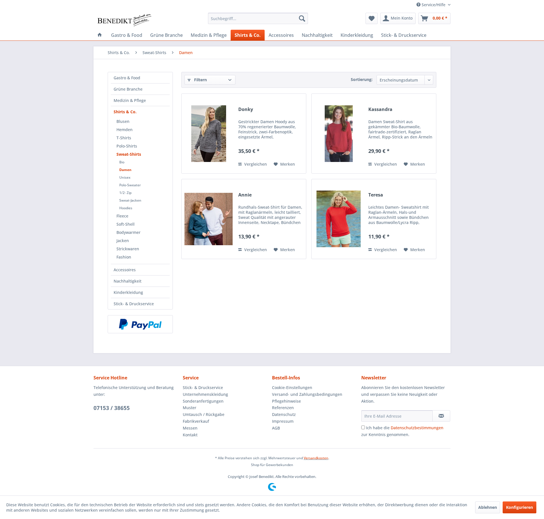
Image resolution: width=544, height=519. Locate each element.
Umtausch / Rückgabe (203, 414)
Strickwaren (127, 248)
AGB (276, 428)
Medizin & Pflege (130, 100)
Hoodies (125, 208)
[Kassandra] (338, 133)
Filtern (200, 79)
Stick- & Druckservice (134, 303)
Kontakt (190, 434)
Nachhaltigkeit (127, 281)
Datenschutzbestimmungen (417, 427)
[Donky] (208, 133)
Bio (121, 162)
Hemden (124, 129)
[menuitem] (258, 18)
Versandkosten (316, 458)
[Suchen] (302, 18)
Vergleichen (255, 164)
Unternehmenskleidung (205, 394)
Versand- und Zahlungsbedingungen (307, 394)
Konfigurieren (519, 507)
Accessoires (125, 269)
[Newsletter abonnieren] (441, 416)
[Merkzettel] (372, 18)
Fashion (123, 257)
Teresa (375, 195)
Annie (245, 195)
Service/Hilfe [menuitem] (433, 4)
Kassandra (380, 109)
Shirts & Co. (125, 111)
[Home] (100, 35)
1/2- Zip (125, 192)
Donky (245, 109)
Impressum (283, 421)
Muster (189, 407)
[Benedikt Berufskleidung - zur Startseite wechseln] (124, 20)
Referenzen (283, 407)
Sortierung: (362, 79)
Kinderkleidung (128, 292)
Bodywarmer (128, 232)
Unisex (124, 177)
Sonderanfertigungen (203, 401)
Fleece (122, 216)
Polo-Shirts (126, 146)
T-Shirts (123, 137)
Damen (125, 169)
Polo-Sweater (130, 185)
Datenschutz (284, 414)
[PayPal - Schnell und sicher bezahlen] (140, 324)
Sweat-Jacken (130, 200)
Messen (190, 428)
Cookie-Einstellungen (292, 387)
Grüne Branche (128, 89)
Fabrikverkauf (196, 421)
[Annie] (208, 219)
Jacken (122, 240)
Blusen (122, 121)
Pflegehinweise (286, 401)
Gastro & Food (127, 77)
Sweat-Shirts (128, 154)
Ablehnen (487, 507)
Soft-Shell (125, 224)
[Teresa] (338, 219)
